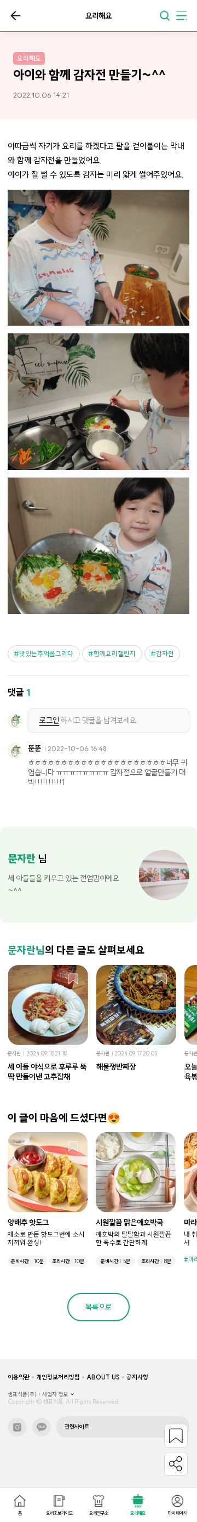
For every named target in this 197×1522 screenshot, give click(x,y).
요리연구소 (98, 1513)
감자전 (165, 654)
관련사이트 (77, 1426)
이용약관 (19, 1377)
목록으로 (16, 16)
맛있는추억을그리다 (46, 654)
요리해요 (138, 1513)
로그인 (49, 720)
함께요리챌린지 (115, 654)
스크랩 (73, 979)
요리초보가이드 (59, 1513)
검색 (164, 16)
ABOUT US (103, 1377)
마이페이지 (177, 1513)
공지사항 (137, 1377)
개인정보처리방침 (58, 1377)
